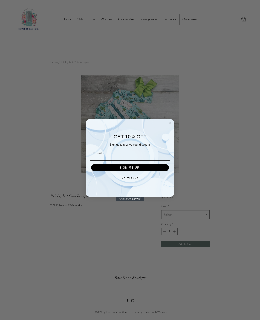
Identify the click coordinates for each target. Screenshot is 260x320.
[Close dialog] (170, 123)
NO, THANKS (130, 178)
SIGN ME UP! (130, 167)
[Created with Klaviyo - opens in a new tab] (130, 199)
